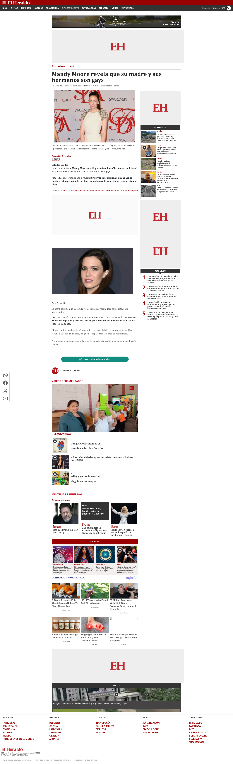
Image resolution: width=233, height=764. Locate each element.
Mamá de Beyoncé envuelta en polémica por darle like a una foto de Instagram (99, 190)
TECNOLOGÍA (103, 722)
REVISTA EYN (196, 738)
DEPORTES (54, 722)
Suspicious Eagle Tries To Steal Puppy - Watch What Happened (124, 637)
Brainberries (95, 607)
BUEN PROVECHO (198, 735)
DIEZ (191, 729)
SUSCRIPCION (196, 742)
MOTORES (101, 732)
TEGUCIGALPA (10, 726)
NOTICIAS (8, 717)
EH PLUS (147, 717)
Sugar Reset (66, 610)
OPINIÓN (54, 735)
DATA (145, 726)
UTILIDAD (101, 717)
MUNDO (7, 735)
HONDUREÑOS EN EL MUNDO (18, 738)
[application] (95, 408)
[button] (5, 375)
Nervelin (94, 644)
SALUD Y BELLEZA (105, 726)
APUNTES (54, 738)
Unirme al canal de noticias (96, 359)
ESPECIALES (55, 729)
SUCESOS (7, 732)
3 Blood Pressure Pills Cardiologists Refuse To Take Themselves (65, 603)
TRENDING (55, 732)
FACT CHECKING (151, 729)
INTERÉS (54, 717)
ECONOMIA (9, 729)
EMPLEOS (101, 729)
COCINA (53, 726)
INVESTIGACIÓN (151, 722)
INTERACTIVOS (150, 732)
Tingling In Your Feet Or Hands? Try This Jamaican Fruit (94, 637)
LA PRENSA (195, 726)
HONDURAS (9, 722)
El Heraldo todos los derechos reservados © (20, 753)
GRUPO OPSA (196, 717)
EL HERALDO (195, 722)
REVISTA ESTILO (197, 732)
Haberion (123, 644)
